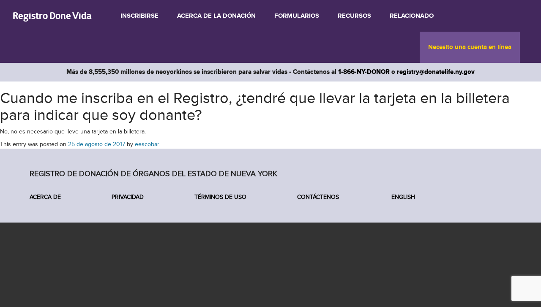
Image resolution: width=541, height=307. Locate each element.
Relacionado (412, 16)
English (402, 197)
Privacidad (128, 197)
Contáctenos (318, 197)
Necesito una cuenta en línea (469, 47)
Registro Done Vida (52, 15)
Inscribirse (139, 16)
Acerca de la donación (216, 16)
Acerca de (45, 197)
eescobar (147, 144)
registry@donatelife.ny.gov (436, 72)
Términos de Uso (220, 197)
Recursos (354, 16)
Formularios (296, 16)
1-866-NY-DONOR (364, 72)
